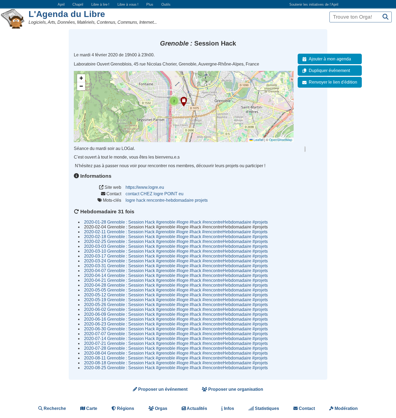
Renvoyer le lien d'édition (333, 82)
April (61, 4)
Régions (125, 408)
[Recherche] (385, 17)
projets (201, 200)
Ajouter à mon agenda (330, 59)
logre (130, 200)
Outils (166, 4)
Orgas (160, 408)
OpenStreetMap (280, 139)
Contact (306, 408)
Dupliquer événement (329, 70)
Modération (346, 408)
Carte (91, 408)
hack (140, 200)
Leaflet (258, 139)
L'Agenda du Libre (67, 14)
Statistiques (266, 408)
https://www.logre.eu (145, 187)
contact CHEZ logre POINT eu (154, 193)
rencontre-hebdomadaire (170, 200)
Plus (149, 4)
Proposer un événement (162, 389)
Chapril (77, 4)
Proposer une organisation (235, 389)
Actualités (196, 408)
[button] (184, 101)
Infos (228, 408)
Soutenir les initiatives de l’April (313, 4)
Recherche (54, 408)
